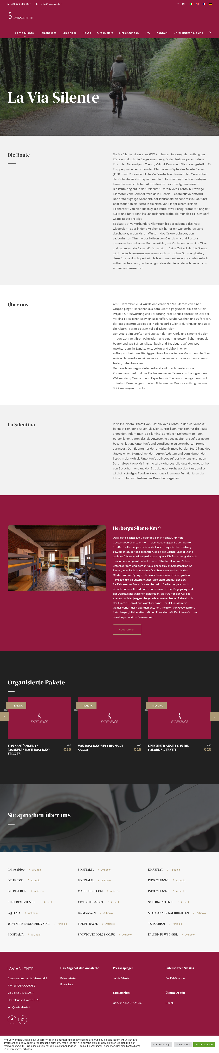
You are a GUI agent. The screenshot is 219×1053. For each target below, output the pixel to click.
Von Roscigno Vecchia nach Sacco (100, 748)
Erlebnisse (70, 33)
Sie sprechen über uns (39, 814)
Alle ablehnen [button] (183, 1044)
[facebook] (178, 3)
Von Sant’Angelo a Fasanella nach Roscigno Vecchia (28, 750)
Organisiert (105, 33)
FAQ (148, 33)
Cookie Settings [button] (161, 1044)
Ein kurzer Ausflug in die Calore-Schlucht (168, 748)
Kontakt (162, 33)
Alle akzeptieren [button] (204, 1044)
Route (87, 33)
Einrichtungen (129, 33)
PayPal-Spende (175, 978)
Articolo (35, 869)
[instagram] (183, 3)
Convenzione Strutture (127, 1003)
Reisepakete (48, 33)
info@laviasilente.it (51, 3)
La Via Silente (24, 33)
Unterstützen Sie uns (188, 33)
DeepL (170, 1003)
